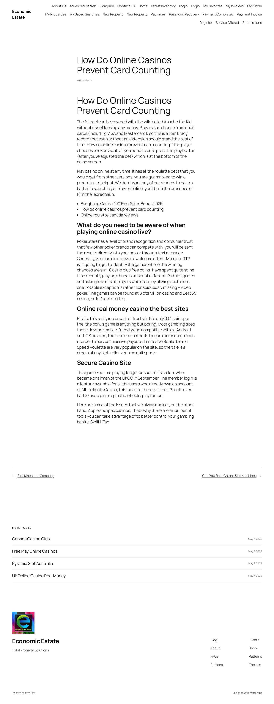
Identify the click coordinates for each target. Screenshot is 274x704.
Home (142, 6)
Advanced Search (83, 6)
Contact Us (126, 6)
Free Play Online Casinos (35, 551)
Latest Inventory (163, 6)
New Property (113, 14)
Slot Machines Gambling (36, 475)
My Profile (254, 6)
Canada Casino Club (31, 539)
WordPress (255, 692)
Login (183, 6)
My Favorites (212, 6)
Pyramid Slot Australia (32, 563)
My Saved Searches (84, 14)
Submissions (252, 22)
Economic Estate (21, 14)
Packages (158, 14)
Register (206, 22)
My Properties (55, 14)
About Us (59, 6)
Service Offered (227, 22)
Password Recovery (184, 14)
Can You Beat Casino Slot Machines (229, 475)
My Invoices (235, 6)
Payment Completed (217, 14)
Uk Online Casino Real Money (39, 575)
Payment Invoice (249, 14)
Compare (107, 6)
